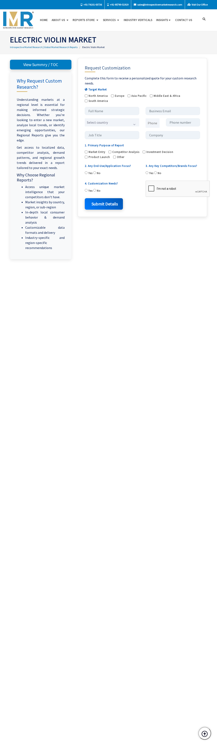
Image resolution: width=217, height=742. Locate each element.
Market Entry (97, 152)
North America (98, 96)
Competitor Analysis (125, 152)
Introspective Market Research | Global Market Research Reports (44, 47)
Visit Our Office (199, 4)
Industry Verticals (138, 20)
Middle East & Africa (167, 96)
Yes (90, 173)
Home (44, 20)
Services (110, 20)
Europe (119, 96)
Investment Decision (159, 152)
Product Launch (99, 157)
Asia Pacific (139, 96)
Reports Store (84, 20)
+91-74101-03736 (92, 4)
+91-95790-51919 (119, 4)
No (98, 173)
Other (120, 157)
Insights (162, 20)
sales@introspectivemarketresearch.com (159, 4)
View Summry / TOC (40, 64)
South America (98, 101)
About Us (59, 20)
